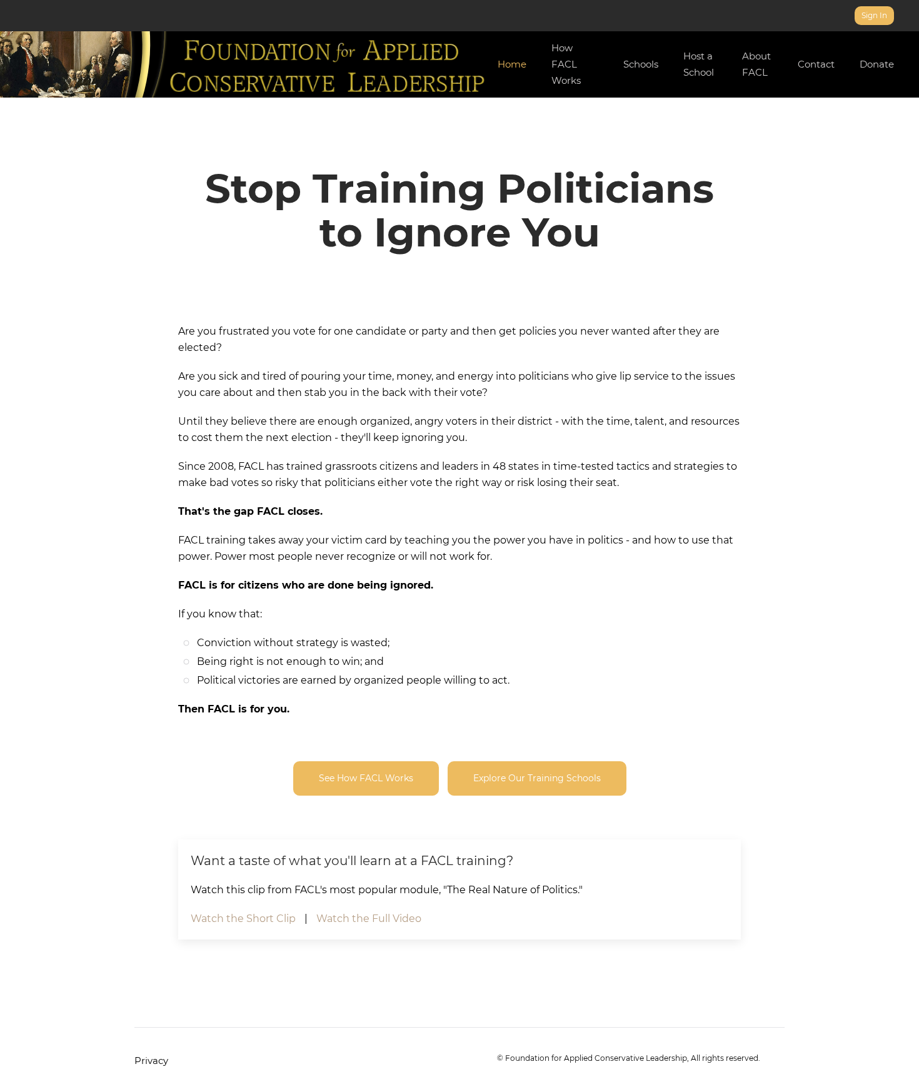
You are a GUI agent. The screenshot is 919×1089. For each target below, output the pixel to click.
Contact (816, 64)
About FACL (756, 64)
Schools (640, 64)
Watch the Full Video (368, 918)
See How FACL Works (366, 778)
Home (512, 64)
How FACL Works (566, 64)
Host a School (698, 64)
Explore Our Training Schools (537, 778)
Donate (877, 64)
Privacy (151, 1060)
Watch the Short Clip (243, 918)
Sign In (874, 15)
